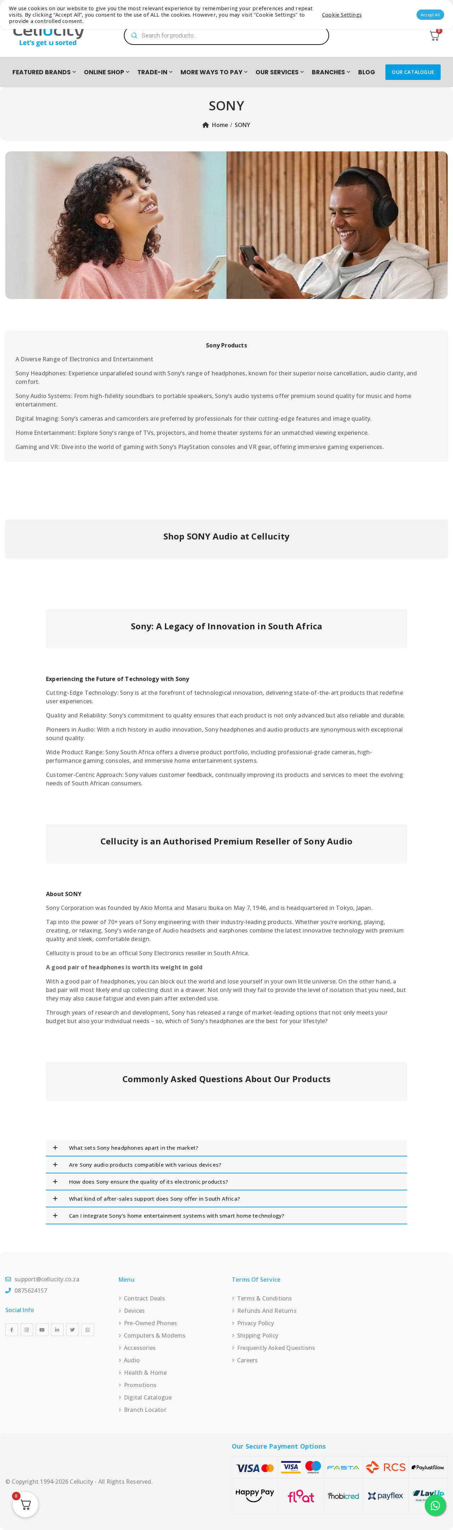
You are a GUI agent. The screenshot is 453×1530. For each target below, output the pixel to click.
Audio (132, 1360)
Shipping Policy (257, 1335)
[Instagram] (27, 1329)
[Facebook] (11, 1329)
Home (220, 125)
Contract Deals (144, 1298)
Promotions (140, 1385)
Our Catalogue (413, 72)
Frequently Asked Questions (276, 1348)
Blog (366, 72)
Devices (134, 1311)
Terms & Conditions (264, 1298)
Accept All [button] (430, 14)
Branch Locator (145, 1410)
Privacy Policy (255, 1323)
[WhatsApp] (87, 1329)
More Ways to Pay (211, 72)
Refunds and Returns (267, 1311)
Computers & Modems (155, 1335)
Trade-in (152, 72)
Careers (247, 1360)
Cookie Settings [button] (342, 14)
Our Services (277, 72)
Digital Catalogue (148, 1397)
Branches (328, 72)
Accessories (140, 1348)
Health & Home (145, 1372)
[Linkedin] (57, 1329)
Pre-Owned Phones (150, 1323)
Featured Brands (41, 72)
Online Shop (104, 72)
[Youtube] (42, 1329)
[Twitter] (72, 1329)
